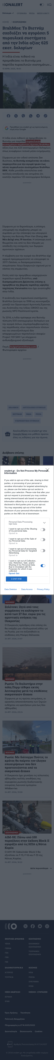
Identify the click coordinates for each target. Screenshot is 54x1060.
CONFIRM (16, 579)
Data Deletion (10, 589)
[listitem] (27, 523)
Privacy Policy (43, 589)
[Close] (48, 471)
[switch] (43, 529)
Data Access (27, 589)
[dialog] (27, 530)
